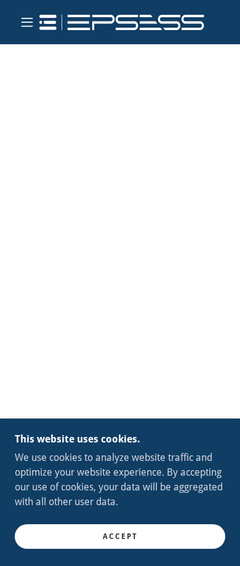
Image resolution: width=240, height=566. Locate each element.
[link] (121, 22)
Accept (120, 536)
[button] (27, 22)
